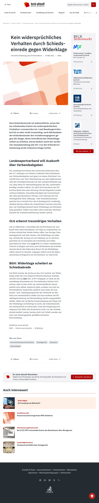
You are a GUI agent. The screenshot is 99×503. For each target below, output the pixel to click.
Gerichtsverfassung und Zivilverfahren (22, 342)
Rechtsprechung (28, 23)
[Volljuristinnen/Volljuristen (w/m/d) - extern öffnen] (91, 88)
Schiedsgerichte (42, 342)
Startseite (6, 23)
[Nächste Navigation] (96, 13)
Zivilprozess (53, 342)
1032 (25, 279)
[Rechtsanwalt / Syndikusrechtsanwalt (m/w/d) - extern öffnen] (91, 62)
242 (33, 244)
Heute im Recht (16, 23)
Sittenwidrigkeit (15, 346)
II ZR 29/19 (39, 328)
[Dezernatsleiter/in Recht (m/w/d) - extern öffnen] (91, 115)
